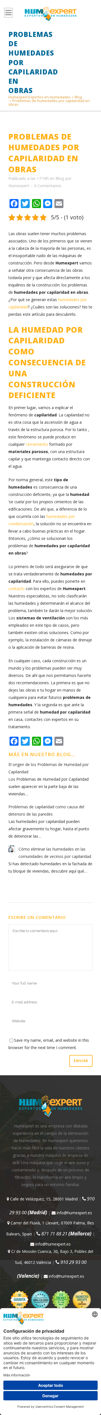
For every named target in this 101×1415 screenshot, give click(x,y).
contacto (16, 588)
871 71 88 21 (65, 1233)
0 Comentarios (47, 185)
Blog (78, 97)
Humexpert (18, 185)
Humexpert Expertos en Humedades (39, 97)
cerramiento (37, 444)
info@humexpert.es (74, 1212)
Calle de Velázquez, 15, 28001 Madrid (43, 1199)
